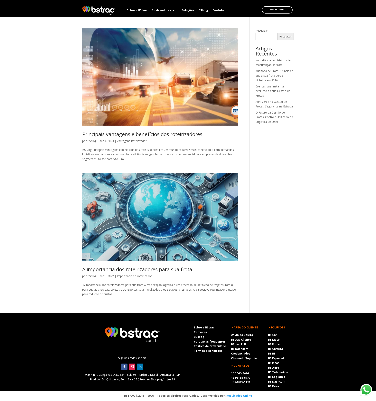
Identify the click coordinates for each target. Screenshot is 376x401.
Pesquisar (262, 30)
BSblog (203, 10)
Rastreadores (161, 10)
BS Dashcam (239, 349)
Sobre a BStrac (137, 10)
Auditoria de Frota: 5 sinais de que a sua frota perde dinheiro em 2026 (274, 75)
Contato (218, 10)
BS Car (272, 335)
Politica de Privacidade (210, 346)
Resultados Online (239, 395)
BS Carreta (275, 349)
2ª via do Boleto (242, 335)
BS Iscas (273, 363)
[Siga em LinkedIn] (140, 367)
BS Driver (274, 386)
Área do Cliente (277, 9)
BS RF (271, 353)
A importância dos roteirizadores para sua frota (137, 269)
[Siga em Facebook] (124, 367)
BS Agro (273, 367)
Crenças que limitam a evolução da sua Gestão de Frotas (273, 91)
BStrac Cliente (241, 339)
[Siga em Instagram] (132, 367)
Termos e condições (208, 351)
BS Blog (199, 337)
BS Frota (274, 344)
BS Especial (276, 358)
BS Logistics (276, 377)
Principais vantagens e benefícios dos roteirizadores (142, 134)
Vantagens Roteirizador (131, 141)
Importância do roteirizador (134, 276)
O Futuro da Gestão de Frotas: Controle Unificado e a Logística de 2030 (275, 117)
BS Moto (274, 339)
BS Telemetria (278, 372)
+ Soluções (186, 10)
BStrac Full (238, 344)
